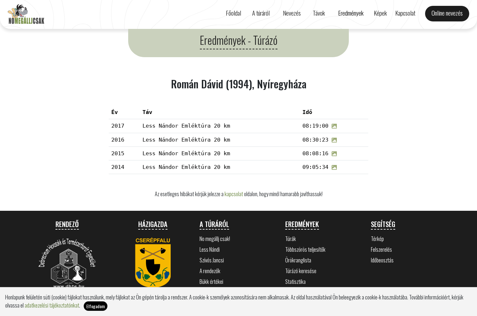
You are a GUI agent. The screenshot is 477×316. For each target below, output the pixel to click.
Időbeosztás (382, 260)
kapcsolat (234, 194)
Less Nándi (210, 249)
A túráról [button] (261, 13)
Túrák (290, 238)
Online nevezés (447, 13)
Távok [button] (319, 13)
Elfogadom (95, 306)
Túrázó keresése (300, 271)
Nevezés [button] (292, 13)
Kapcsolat (405, 13)
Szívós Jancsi (212, 260)
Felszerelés (381, 249)
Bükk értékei (211, 281)
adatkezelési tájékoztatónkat (52, 305)
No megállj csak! (215, 238)
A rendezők (210, 271)
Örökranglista (298, 260)
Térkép (377, 238)
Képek (380, 13)
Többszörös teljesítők (305, 249)
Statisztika (295, 281)
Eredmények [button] (350, 13)
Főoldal (233, 13)
